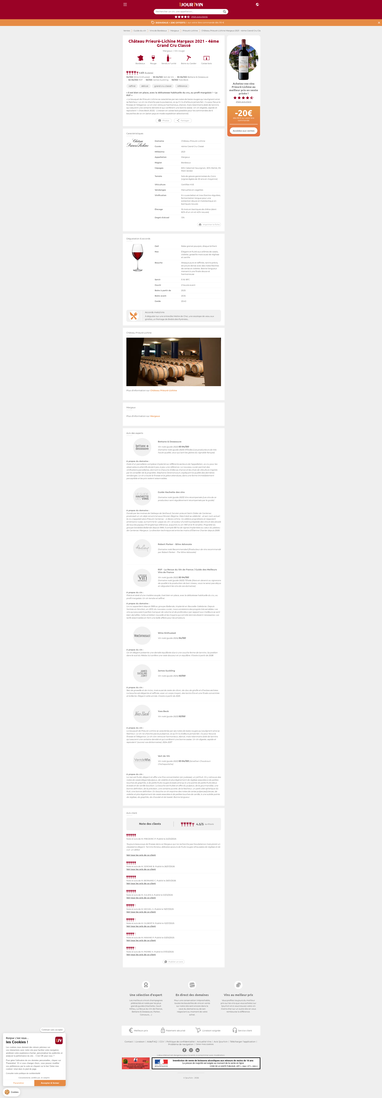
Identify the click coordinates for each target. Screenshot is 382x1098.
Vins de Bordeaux (158, 31)
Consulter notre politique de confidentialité (23, 1073)
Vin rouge (179, 51)
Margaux (174, 31)
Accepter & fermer (50, 1083)
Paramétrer (18, 1083)
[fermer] (379, 22)
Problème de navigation (180, 1044)
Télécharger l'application (242, 1041)
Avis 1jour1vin (221, 1041)
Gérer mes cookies (205, 1044)
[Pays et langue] (257, 4)
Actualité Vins (204, 1041)
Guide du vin (140, 31)
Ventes (126, 31)
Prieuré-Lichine (190, 31)
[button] (11, 1092)
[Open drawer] (125, 4)
